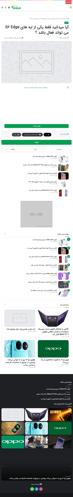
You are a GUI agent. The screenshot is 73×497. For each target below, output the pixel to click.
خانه (66, 19)
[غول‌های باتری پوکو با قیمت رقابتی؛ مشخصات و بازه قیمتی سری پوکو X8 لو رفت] (60, 414)
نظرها (13, 149)
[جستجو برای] (2, 8)
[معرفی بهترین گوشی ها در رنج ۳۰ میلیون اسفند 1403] (63, 184)
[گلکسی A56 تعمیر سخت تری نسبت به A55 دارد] (63, 293)
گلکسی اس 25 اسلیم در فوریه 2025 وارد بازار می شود (42, 282)
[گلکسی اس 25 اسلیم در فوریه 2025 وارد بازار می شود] (63, 284)
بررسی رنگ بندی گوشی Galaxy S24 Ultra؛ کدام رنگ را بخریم (40, 165)
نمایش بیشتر (37, 126)
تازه (35, 149)
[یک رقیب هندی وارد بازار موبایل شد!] (19, 318)
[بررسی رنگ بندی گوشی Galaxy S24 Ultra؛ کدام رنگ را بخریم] (63, 167)
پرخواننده (59, 149)
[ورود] (9, 8)
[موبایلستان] (16, 8)
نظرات (37, 142)
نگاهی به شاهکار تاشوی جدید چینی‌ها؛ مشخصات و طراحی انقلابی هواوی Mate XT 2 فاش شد (53, 332)
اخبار (63, 19)
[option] (36, 466)
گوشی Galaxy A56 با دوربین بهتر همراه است (45, 156)
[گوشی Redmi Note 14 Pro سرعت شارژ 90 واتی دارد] (63, 192)
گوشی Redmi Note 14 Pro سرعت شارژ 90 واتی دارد (43, 190)
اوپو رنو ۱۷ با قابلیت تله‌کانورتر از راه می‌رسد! (55, 361)
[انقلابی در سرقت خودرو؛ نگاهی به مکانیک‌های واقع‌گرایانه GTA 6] (36, 441)
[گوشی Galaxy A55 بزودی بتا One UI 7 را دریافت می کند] (63, 276)
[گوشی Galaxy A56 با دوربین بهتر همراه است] (63, 159)
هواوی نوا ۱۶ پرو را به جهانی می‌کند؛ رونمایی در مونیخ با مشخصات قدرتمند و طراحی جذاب (20, 362)
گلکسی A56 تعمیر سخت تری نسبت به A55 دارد (44, 290)
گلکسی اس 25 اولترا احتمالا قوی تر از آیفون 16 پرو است (42, 173)
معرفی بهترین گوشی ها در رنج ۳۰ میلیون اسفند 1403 (42, 182)
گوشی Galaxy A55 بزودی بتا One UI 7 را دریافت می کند (41, 274)
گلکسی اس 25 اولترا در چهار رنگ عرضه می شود (44, 265)
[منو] (71, 8)
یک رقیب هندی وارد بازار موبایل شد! (21, 329)
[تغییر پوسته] (6, 8)
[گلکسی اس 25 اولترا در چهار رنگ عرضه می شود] (63, 267)
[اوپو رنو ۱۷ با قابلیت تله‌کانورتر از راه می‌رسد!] (53, 349)
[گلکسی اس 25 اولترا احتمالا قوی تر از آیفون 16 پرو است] (63, 176)
